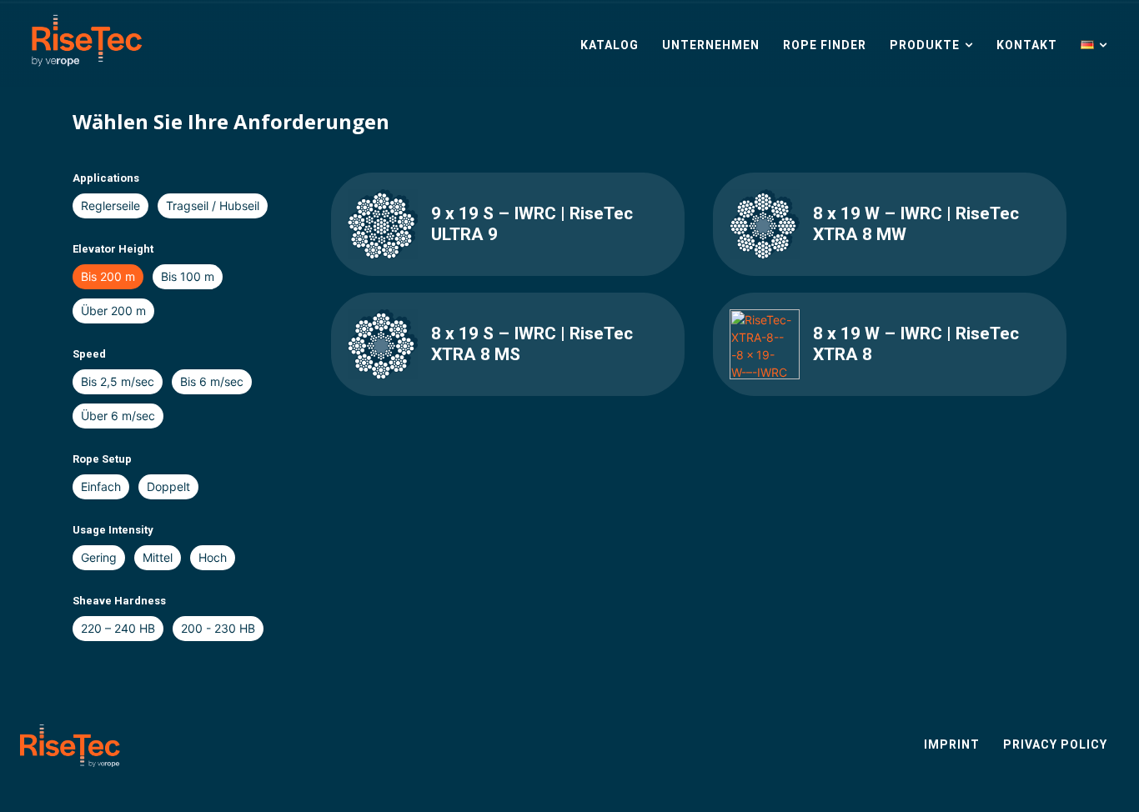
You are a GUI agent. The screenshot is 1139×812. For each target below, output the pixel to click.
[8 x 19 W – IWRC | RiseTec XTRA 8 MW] (765, 224)
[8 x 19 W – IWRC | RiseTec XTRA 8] (765, 344)
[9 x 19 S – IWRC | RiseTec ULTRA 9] (383, 224)
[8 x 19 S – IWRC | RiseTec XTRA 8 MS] (383, 344)
